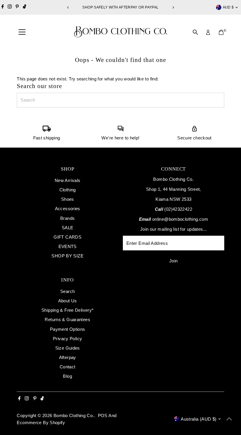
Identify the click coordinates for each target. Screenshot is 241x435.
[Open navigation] (22, 32)
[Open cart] (221, 32)
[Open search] (195, 32)
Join (173, 260)
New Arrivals (68, 180)
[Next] (173, 7)
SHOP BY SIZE (67, 255)
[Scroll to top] (229, 419)
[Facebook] (2, 7)
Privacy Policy (67, 338)
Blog (67, 376)
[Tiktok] (24, 7)
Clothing (67, 189)
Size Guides (67, 347)
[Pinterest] (17, 7)
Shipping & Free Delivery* (67, 310)
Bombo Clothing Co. (73, 415)
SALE (67, 227)
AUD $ (228, 7)
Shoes (67, 199)
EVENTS (67, 246)
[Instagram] (9, 7)
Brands (67, 218)
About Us (67, 300)
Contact (68, 366)
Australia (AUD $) (198, 419)
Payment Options (67, 329)
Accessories (67, 208)
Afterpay (67, 357)
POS (103, 415)
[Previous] (68, 7)
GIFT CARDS (67, 237)
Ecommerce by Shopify (41, 422)
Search (67, 291)
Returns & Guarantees (67, 319)
